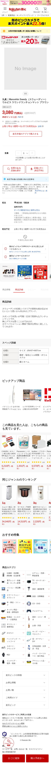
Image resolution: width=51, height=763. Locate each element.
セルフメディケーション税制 (13, 723)
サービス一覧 (7, 749)
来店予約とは (39, 191)
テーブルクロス (43, 15)
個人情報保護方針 (9, 752)
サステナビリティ (35, 749)
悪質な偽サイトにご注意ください (15, 726)
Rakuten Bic (17, 10)
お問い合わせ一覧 (20, 749)
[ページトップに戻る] (47, 753)
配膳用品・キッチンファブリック (21, 15)
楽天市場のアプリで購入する (25, 134)
